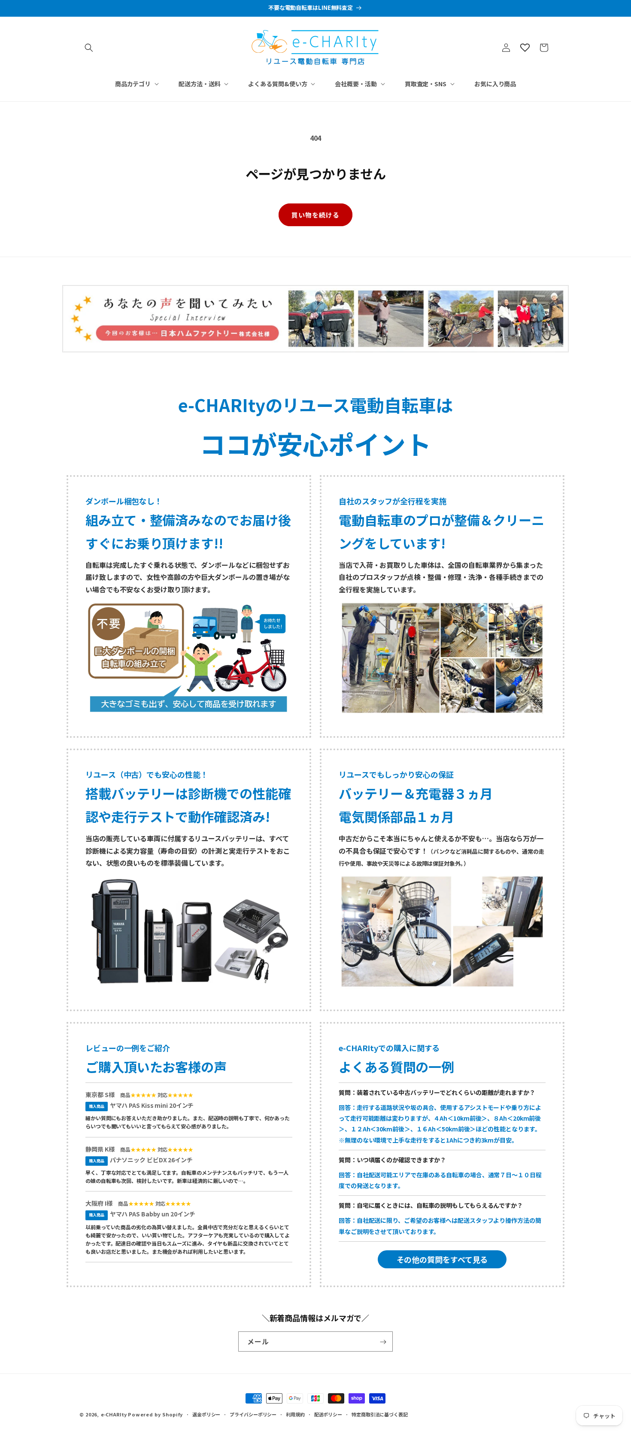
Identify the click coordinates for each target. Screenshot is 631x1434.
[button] (88, 47)
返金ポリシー (206, 1413)
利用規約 (295, 1413)
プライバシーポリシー (253, 1413)
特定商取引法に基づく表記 (380, 1413)
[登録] (382, 1342)
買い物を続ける (315, 214)
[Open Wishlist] (525, 47)
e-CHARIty (114, 1414)
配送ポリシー (328, 1413)
